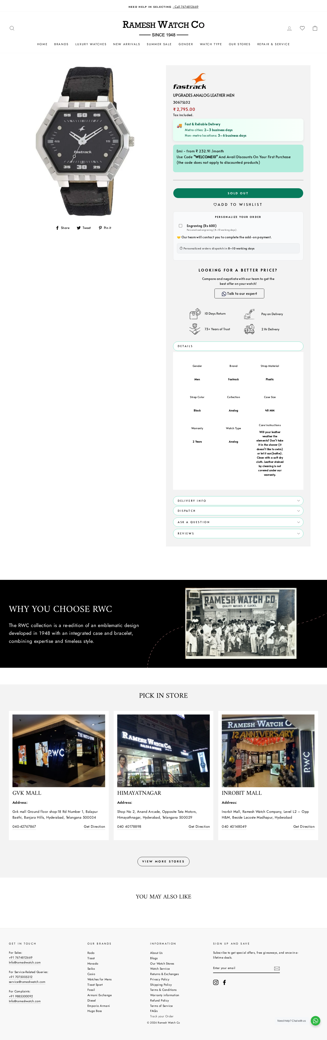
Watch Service (160, 968)
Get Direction (94, 826)
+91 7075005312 (21, 977)
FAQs (153, 1011)
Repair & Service (273, 44)
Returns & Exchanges (164, 974)
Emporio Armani (98, 1006)
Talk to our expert (239, 293)
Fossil (91, 989)
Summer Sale (159, 44)
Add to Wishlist (240, 204)
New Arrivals (126, 44)
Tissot (91, 958)
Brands (61, 44)
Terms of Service (161, 1006)
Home (42, 44)
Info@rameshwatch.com (25, 962)
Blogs (153, 958)
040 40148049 (234, 826)
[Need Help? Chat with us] (315, 1021)
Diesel (91, 1000)
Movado (92, 963)
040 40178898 (129, 826)
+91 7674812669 (21, 957)
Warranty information (164, 995)
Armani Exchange (99, 995)
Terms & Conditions (163, 989)
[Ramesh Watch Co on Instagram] (215, 982)
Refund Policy (159, 1000)
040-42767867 (24, 826)
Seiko (91, 968)
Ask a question (194, 522)
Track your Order (162, 1016)
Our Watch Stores (162, 963)
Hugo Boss (94, 1011)
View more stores (163, 861)
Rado (91, 953)
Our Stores (240, 44)
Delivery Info (192, 500)
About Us (156, 953)
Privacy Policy (159, 979)
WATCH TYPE (211, 44)
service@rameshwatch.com (27, 981)
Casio (91, 974)
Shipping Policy (161, 984)
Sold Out (238, 193)
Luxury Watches (91, 44)
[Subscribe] (277, 968)
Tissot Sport (95, 984)
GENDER (186, 44)
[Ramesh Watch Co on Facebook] (224, 982)
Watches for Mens (99, 979)
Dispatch (187, 510)
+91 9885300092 (21, 996)
